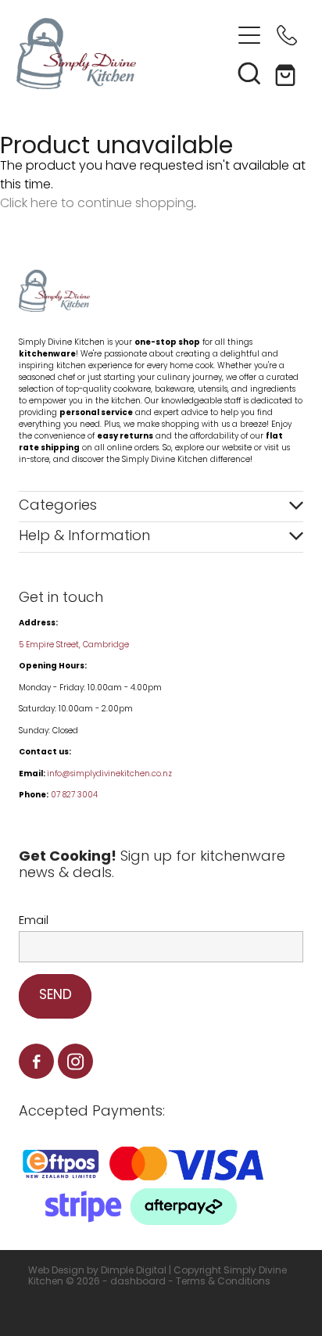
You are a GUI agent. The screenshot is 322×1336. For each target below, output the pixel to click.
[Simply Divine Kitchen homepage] (123, 53)
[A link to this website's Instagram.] (75, 1061)
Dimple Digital (133, 1271)
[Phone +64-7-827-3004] (287, 35)
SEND (55, 996)
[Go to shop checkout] (287, 72)
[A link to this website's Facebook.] (36, 1061)
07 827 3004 (74, 795)
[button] (249, 72)
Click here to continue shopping (97, 204)
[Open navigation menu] (249, 35)
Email (33, 921)
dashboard (138, 1282)
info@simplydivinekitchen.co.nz (109, 774)
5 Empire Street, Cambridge (75, 645)
